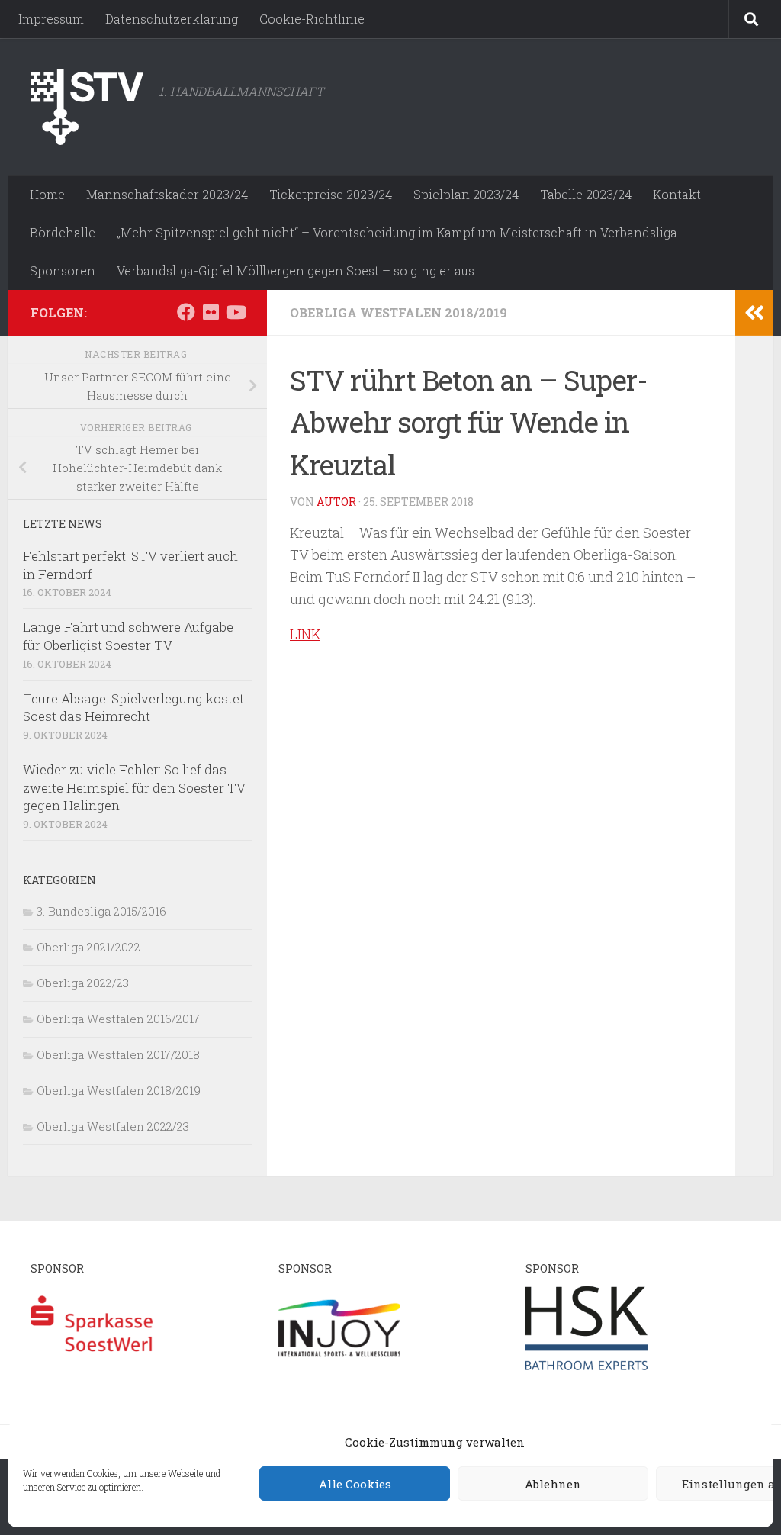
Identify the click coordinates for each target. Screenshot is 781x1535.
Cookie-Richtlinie (312, 19)
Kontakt (677, 194)
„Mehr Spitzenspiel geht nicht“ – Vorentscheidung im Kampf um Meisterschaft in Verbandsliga (397, 232)
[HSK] (586, 1369)
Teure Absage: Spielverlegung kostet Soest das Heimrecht (133, 708)
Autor (336, 501)
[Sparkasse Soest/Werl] (92, 1369)
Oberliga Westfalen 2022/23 (113, 1126)
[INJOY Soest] (339, 1369)
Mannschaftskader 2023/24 (167, 194)
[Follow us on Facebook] (186, 312)
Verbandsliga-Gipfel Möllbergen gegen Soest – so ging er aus (295, 270)
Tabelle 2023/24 (586, 194)
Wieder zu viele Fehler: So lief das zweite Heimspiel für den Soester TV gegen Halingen (134, 787)
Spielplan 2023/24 (466, 194)
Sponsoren (62, 270)
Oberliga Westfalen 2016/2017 (118, 1018)
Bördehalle (62, 232)
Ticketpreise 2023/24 (330, 194)
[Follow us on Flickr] (210, 312)
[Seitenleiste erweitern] (754, 313)
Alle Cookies (355, 1484)
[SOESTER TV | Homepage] (87, 107)
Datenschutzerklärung (171, 19)
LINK (305, 634)
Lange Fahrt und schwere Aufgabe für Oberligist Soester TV (128, 636)
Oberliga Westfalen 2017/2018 (118, 1054)
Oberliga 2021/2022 (88, 946)
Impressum (51, 19)
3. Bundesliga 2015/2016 (101, 911)
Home (47, 194)
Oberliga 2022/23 (83, 982)
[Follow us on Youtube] (235, 312)
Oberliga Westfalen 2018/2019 (398, 312)
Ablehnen (553, 1484)
